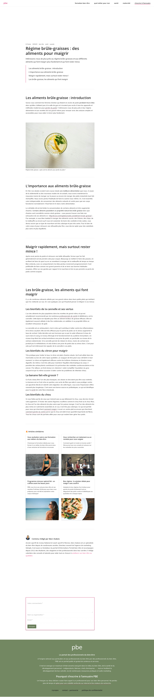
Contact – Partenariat (70, 690)
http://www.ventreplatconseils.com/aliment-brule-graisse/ (70, 216)
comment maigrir (50, 409)
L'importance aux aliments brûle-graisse (46, 72)
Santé (116, 3)
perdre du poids (51, 108)
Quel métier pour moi (102, 3)
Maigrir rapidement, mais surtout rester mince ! (49, 75)
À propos (55, 690)
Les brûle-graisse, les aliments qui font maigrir (48, 79)
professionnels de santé (68, 316)
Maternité (126, 3)
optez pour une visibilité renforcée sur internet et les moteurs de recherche (83, 683)
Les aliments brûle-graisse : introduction (46, 68)
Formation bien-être (82, 3)
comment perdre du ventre (36, 412)
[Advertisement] (77, 24)
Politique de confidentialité (92, 690)
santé (33, 390)
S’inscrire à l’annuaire (142, 3)
